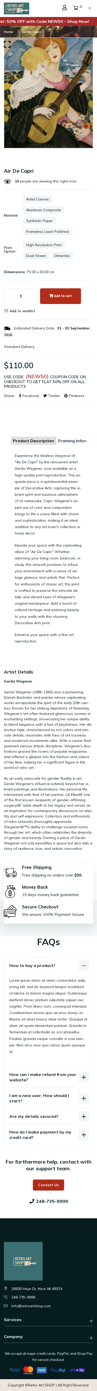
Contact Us (48, 1185)
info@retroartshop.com (31, 1306)
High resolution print (44, 245)
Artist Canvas (37, 199)
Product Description (33, 440)
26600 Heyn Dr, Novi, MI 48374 (36, 1288)
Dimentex (62, 255)
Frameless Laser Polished (47, 231)
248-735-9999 (23, 1297)
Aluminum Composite (43, 210)
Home (8, 32)
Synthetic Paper (39, 220)
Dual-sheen (36, 255)
